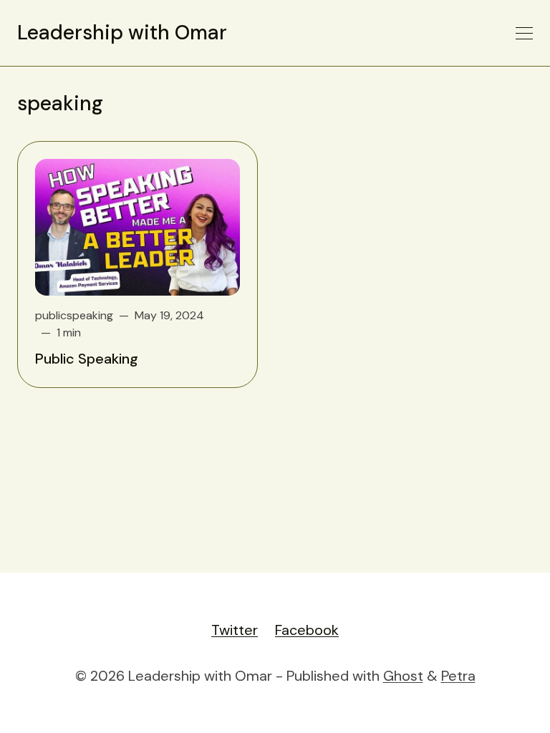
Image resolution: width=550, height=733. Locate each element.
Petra (458, 675)
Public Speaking (86, 358)
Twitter (234, 630)
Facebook (307, 630)
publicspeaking (74, 315)
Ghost (403, 675)
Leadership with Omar (122, 33)
